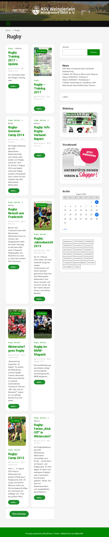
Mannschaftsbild (79, 263)
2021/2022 (78, 254)
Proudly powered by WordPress (39, 533)
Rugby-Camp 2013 (16, 456)
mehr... (14, 86)
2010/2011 (78, 246)
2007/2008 (79, 241)
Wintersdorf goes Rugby (16, 348)
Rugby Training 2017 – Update (13, 58)
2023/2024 (67, 258)
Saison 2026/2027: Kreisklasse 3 (76, 80)
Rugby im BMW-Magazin (40, 350)
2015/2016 (78, 250)
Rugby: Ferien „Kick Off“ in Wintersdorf (42, 430)
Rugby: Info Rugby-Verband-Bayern (42, 133)
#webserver (68, 241)
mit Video (91, 263)
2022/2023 (88, 254)
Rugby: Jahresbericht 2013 (43, 242)
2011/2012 (88, 246)
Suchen (65, 47)
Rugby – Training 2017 (39, 88)
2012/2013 (67, 250)
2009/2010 (67, 246)
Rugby (10, 48)
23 (97, 215)
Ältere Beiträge (19, 514)
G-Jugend (67, 263)
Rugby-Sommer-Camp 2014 (16, 131)
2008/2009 (89, 241)
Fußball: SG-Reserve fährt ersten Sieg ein (80, 74)
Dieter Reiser (15, 69)
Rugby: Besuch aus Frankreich (16, 213)
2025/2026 (88, 258)
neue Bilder (68, 267)
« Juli (64, 229)
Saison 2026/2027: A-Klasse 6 (75, 77)
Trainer (77, 267)
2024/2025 (78, 258)
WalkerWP (78, 533)
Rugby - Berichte (14, 120)
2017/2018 (67, 254)
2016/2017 (88, 250)
